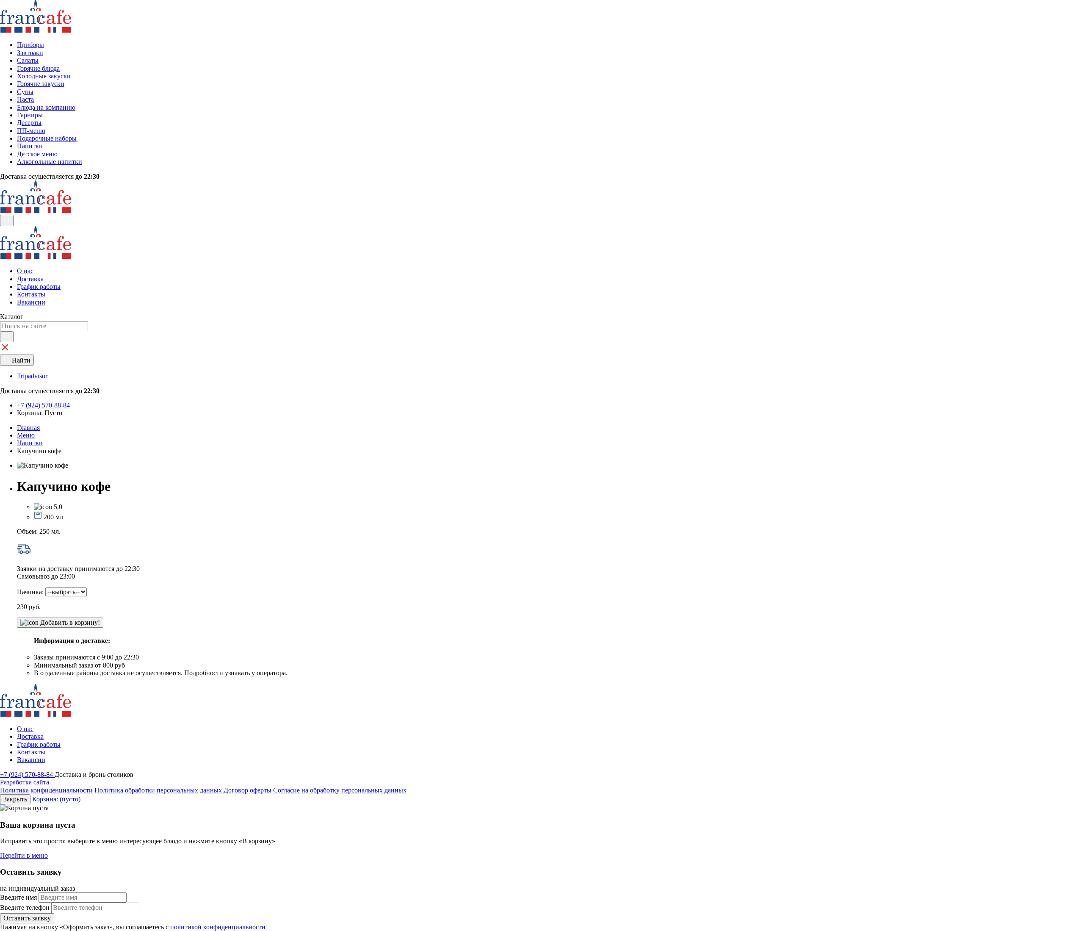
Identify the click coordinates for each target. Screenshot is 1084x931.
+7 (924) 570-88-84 (27, 774)
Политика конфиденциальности (46, 790)
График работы (39, 286)
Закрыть (15, 799)
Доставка (30, 279)
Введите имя (18, 897)
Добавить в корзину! (69, 622)
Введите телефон (25, 907)
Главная (28, 427)
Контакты (31, 294)
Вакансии (31, 302)
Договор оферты (247, 790)
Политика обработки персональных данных (158, 790)
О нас (25, 270)
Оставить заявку (27, 918)
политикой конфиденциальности (217, 927)
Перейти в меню (24, 855)
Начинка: (31, 592)
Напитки (30, 442)
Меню (26, 435)
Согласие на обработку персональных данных (339, 790)
